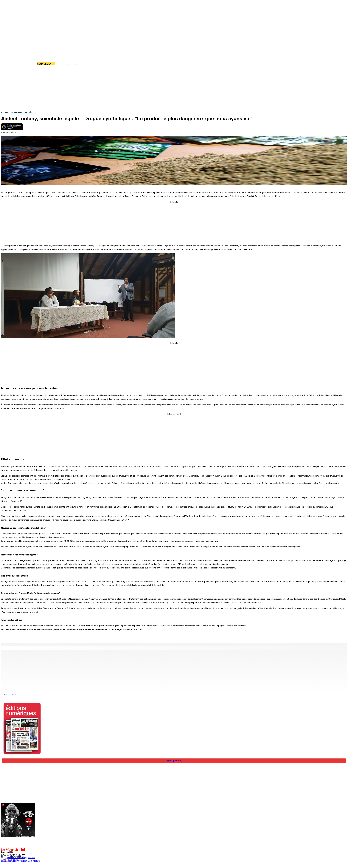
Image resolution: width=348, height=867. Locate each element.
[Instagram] (9, 844)
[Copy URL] (47, 636)
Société (29, 112)
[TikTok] (21, 844)
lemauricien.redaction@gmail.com (21, 858)
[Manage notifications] (7, 860)
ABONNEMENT (34, 861)
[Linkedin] (15, 844)
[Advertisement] (174, 88)
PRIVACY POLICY (20, 861)
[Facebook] (28, 636)
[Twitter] (38, 636)
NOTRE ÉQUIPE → (9, 859)
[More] (57, 636)
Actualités (17, 112)
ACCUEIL (5, 112)
